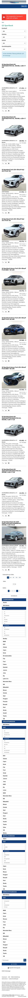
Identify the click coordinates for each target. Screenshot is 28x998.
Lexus (4, 790)
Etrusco (5, 919)
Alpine (4, 838)
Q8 (4, 633)
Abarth (5, 602)
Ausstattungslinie (6, 46)
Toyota (5, 716)
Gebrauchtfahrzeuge (10, 892)
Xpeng (4, 833)
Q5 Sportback (6, 629)
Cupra (4, 650)
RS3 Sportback (7, 750)
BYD (4, 644)
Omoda (5, 693)
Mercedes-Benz (7, 681)
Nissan (5, 690)
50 (13, 577)
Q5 (4, 627)
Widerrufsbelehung (15, 977)
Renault (5, 704)
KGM (4, 784)
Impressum (4, 977)
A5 (4, 617)
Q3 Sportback (6, 625)
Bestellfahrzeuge (9, 836)
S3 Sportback (6, 635)
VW (4, 718)
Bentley (5, 638)
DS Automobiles (7, 656)
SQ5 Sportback (7, 862)
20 (10, 577)
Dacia (4, 653)
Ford (4, 661)
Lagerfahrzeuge (8, 599)
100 (16, 577)
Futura (4, 664)
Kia (4, 676)
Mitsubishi (6, 687)
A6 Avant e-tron (7, 734)
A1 (4, 611)
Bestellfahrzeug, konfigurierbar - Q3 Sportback (14, 86)
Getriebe (4, 34)
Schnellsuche (14, 595)
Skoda (4, 710)
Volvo (4, 827)
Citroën (5, 647)
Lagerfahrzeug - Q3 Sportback (14, 190)
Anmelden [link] (14, 964)
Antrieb (4, 40)
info (3, 22)
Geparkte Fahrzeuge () (14, 967)
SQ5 (5, 860)
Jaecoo (5, 670)
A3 (4, 613)
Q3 (4, 623)
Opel (4, 696)
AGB (9, 977)
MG (4, 684)
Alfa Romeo (6, 605)
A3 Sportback (6, 615)
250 (20, 577)
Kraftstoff (4, 28)
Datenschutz (5, 978)
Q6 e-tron (6, 744)
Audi (4, 608)
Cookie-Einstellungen (13, 978)
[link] (3, 111)
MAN (4, 793)
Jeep (4, 673)
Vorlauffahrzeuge (9, 721)
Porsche (5, 701)
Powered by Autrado (22, 996)
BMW (4, 641)
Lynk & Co (5, 678)
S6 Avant (5, 907)
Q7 (4, 631)
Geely (4, 773)
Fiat (4, 658)
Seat (4, 707)
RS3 (5, 856)
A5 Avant (5, 619)
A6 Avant (5, 621)
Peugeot (5, 698)
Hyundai (5, 667)
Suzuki (5, 713)
